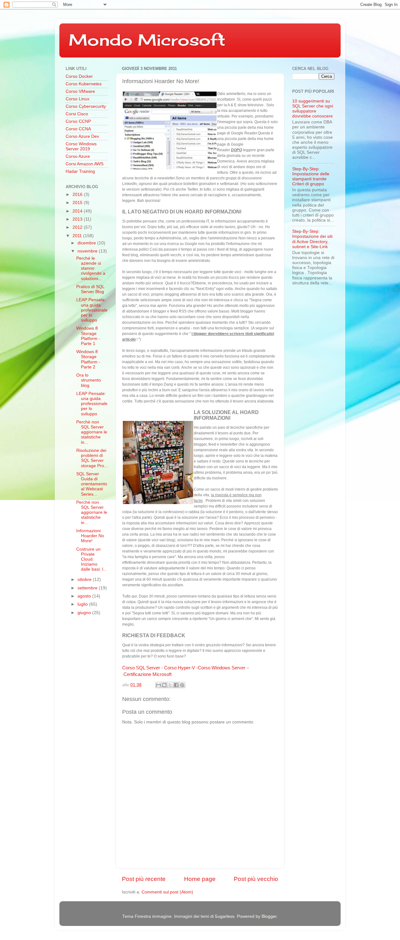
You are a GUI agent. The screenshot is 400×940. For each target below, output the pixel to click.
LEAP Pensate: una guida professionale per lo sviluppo (92, 310)
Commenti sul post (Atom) (167, 892)
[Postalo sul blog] (164, 685)
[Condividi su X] (170, 685)
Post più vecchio (256, 879)
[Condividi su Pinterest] (182, 685)
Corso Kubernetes (84, 84)
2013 (78, 219)
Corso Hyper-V (179, 667)
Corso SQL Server (141, 667)
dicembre (87, 243)
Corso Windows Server (221, 667)
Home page (200, 879)
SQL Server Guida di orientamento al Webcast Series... (91, 484)
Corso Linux (77, 99)
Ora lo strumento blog (88, 380)
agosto (85, 596)
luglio (83, 604)
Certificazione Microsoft (147, 674)
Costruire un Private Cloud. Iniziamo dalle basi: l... (91, 559)
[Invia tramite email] (158, 685)
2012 (78, 227)
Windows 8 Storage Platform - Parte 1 (88, 336)
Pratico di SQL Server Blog (90, 289)
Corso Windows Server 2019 (81, 146)
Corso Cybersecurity (86, 106)
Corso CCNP (78, 121)
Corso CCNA (78, 129)
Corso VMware (80, 91)
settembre (88, 588)
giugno (85, 612)
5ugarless (224, 916)
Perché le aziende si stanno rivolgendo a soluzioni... (90, 268)
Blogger (269, 916)
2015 (78, 202)
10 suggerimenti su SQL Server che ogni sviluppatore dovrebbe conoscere (312, 109)
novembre (88, 251)
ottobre (85, 579)
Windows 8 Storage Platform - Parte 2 (88, 359)
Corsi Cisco (77, 114)
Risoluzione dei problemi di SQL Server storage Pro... (92, 458)
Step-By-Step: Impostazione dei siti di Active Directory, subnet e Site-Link (312, 239)
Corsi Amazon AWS (84, 164)
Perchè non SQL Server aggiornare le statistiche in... (91, 432)
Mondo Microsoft (147, 39)
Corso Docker (79, 76)
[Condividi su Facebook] (176, 685)
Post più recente (144, 879)
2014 (78, 211)
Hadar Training (80, 171)
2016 (78, 194)
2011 (77, 235)
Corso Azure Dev (82, 136)
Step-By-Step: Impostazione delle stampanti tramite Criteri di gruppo (310, 177)
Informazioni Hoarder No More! (90, 535)
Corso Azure (78, 156)
